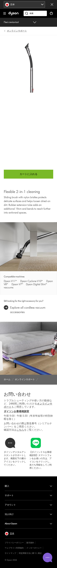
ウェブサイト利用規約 (14, 548)
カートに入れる (28, 174)
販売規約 (30, 542)
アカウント (10, 504)
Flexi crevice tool (11, 22)
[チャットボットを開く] (47, 557)
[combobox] (24, 4)
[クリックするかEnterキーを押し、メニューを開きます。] (5, 13)
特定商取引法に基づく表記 (30, 553)
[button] (9, 533)
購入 (7, 486)
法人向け (9, 514)
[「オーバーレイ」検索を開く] (35, 13)
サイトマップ (10, 553)
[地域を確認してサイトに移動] (52, 4)
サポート (9, 495)
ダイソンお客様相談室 (16, 411)
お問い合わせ (17, 394)
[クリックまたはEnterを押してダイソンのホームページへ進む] (13, 14)
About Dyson (11, 523)
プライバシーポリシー (14, 542)
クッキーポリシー (34, 548)
